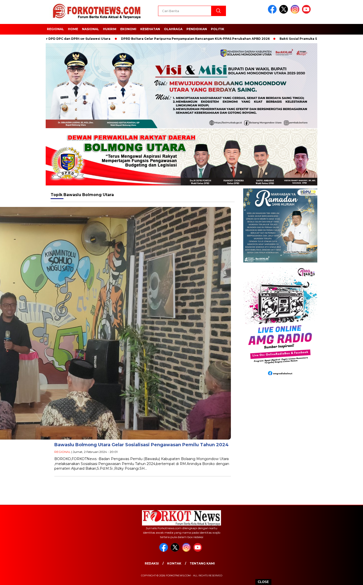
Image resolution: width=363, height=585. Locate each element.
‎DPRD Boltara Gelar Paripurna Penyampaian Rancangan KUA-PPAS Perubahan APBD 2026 (165, 38)
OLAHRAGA (173, 29)
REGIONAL (55, 29)
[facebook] (273, 12)
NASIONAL (90, 29)
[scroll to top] (348, 577)
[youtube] (307, 12)
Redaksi (152, 563)
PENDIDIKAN (196, 29)
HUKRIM (109, 29)
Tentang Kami (202, 563)
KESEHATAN (150, 29)
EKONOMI (128, 29)
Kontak (174, 563)
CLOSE (263, 582)
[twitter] (284, 12)
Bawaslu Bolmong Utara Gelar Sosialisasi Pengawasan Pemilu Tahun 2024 (141, 444)
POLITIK (217, 29)
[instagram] (296, 12)
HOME (73, 29)
